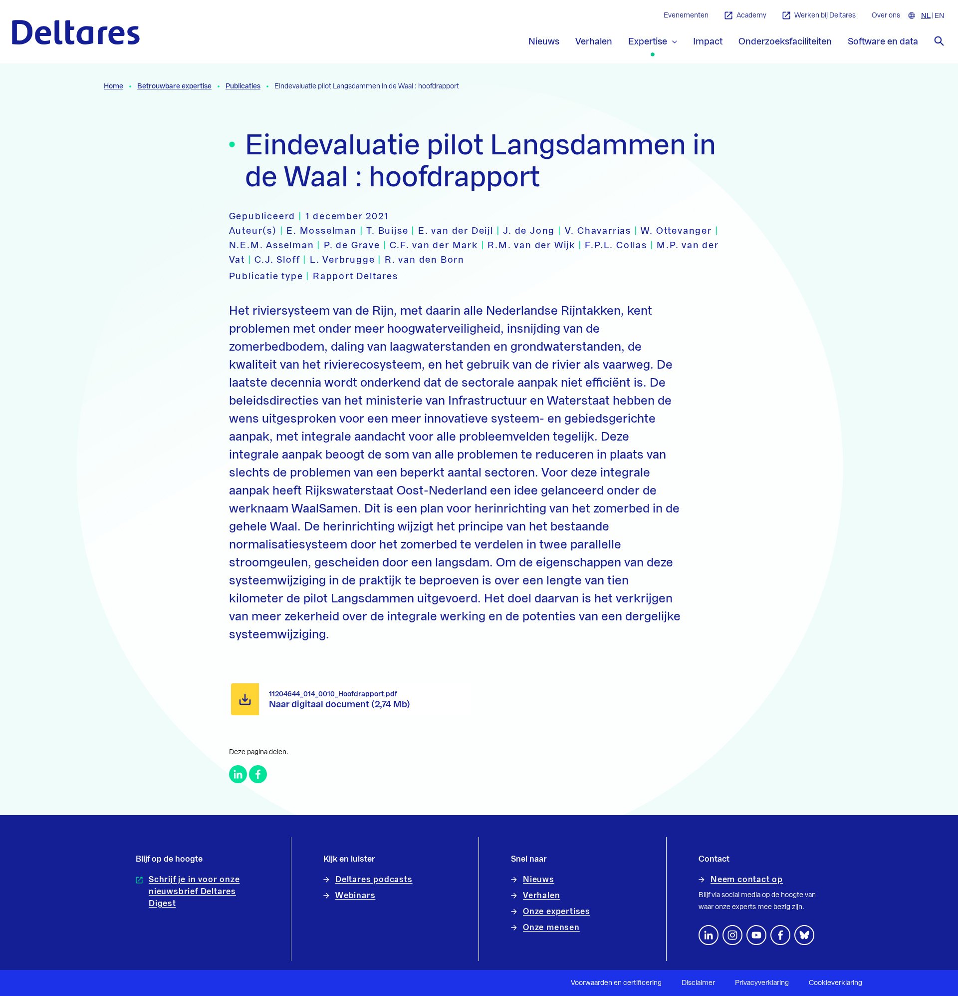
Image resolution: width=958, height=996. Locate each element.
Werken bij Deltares (825, 15)
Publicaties (243, 86)
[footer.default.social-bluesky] (804, 935)
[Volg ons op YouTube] (756, 935)
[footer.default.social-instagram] (732, 935)
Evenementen (686, 15)
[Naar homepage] (76, 32)
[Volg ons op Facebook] (780, 935)
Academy (751, 15)
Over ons (886, 15)
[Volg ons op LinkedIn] (708, 935)
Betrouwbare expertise (174, 86)
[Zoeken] (939, 41)
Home (113, 86)
